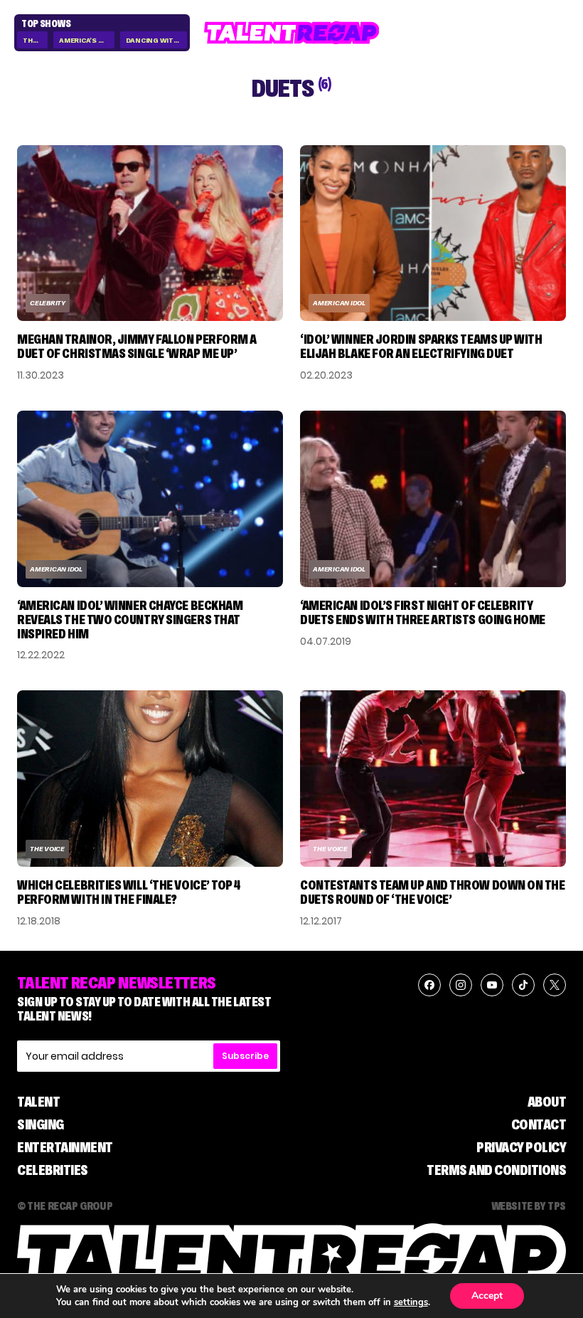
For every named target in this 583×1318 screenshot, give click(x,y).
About (547, 1101)
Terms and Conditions (496, 1170)
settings (411, 1302)
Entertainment (65, 1147)
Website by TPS (528, 1205)
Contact (539, 1124)
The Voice (35, 40)
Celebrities (52, 1170)
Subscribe (245, 1056)
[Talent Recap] (292, 32)
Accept (487, 1295)
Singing (40, 1124)
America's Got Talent (86, 40)
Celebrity (47, 303)
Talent (38, 1101)
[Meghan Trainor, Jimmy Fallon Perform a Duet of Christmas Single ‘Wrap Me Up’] (150, 233)
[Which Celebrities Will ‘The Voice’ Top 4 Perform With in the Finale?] (150, 778)
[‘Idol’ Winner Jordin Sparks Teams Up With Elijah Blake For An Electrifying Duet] (433, 233)
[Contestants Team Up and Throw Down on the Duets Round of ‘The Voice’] (433, 778)
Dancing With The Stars (156, 40)
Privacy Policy (521, 1147)
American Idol (339, 303)
